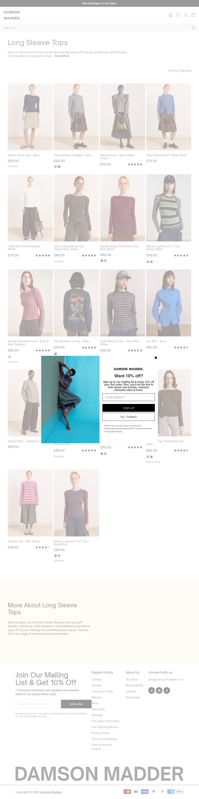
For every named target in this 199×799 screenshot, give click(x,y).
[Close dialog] (156, 358)
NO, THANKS (128, 416)
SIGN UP (128, 407)
